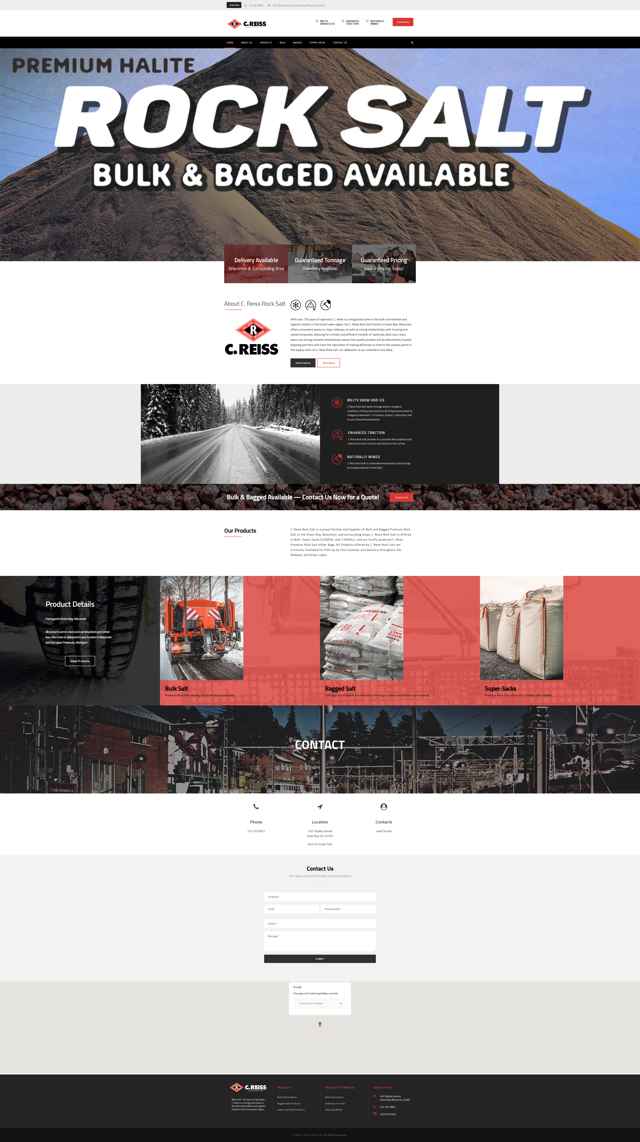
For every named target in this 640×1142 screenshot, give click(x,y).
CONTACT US (340, 42)
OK (341, 1003)
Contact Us (403, 22)
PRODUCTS (266, 42)
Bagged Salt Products (288, 1103)
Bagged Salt (340, 688)
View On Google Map (320, 844)
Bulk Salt (176, 688)
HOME (230, 42)
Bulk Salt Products (287, 1097)
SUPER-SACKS (317, 42)
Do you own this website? (311, 1003)
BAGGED (297, 42)
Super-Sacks (500, 688)
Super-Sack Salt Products (291, 1109)
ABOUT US (246, 42)
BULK (282, 42)
